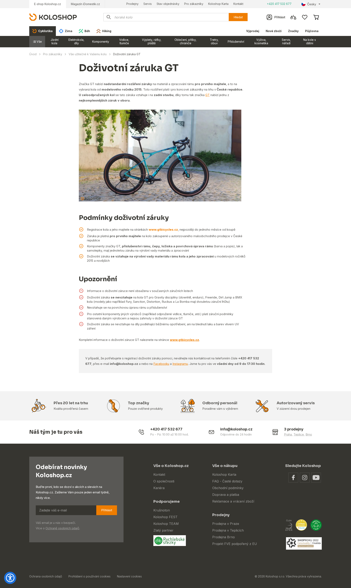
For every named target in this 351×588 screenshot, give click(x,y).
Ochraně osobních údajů (62, 528)
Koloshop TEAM (166, 524)
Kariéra (159, 488)
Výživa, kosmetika (261, 41)
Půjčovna (311, 31)
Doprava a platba (225, 495)
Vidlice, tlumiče (124, 41)
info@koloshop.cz (236, 429)
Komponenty (100, 41)
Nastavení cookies (129, 576)
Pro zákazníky (193, 3)
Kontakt (238, 3)
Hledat (238, 17)
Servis (147, 3)
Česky (311, 4)
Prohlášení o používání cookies (89, 576)
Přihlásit (106, 510)
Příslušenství (236, 41)
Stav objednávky (168, 3)
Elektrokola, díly (76, 41)
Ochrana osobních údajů (45, 576)
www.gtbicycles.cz (163, 229)
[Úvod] (53, 17)
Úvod (33, 54)
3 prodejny (293, 429)
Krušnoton (161, 510)
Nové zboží (274, 31)
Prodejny (132, 3)
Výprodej (252, 31)
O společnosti (163, 481)
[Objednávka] (316, 17)
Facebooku (161, 364)
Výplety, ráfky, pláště (151, 41)
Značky (293, 31)
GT (207, 95)
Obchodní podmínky (228, 488)
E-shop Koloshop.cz (47, 4)
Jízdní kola (54, 41)
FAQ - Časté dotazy (227, 481)
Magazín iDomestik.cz (85, 4)
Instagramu (180, 364)
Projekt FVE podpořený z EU (234, 544)
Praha (288, 434)
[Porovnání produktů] (293, 17)
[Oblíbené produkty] (304, 17)
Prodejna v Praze (225, 524)
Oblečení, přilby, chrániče (185, 41)
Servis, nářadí (286, 41)
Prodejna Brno (223, 537)
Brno (309, 434)
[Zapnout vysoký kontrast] (10, 578)
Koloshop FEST (165, 517)
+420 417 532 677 (279, 3)
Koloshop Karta (218, 3)
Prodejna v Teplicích (228, 530)
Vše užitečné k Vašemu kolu (88, 54)
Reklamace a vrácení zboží (233, 501)
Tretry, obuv (214, 41)
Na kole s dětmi (309, 41)
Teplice (299, 434)
